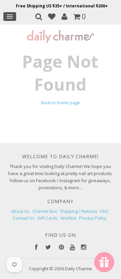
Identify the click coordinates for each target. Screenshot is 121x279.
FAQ (104, 211)
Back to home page (60, 103)
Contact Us (24, 218)
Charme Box (44, 211)
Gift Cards (47, 218)
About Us (20, 211)
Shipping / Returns (78, 211)
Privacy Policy (93, 218)
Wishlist (68, 218)
